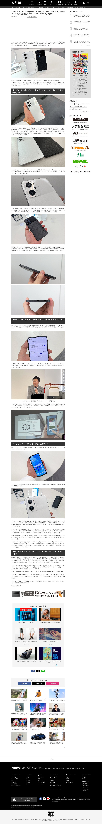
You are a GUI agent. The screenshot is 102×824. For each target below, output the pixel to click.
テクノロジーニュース (15, 785)
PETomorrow (86, 789)
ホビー (67, 780)
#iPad (71, 109)
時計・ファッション (54, 783)
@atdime (25, 683)
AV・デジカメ (14, 777)
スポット (68, 777)
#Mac (81, 106)
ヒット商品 (28, 780)
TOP (12, 7)
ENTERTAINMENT (72, 775)
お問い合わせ (82, 797)
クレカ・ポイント (41, 782)
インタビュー (28, 782)
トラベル (52, 780)
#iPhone (72, 104)
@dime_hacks (53, 683)
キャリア (27, 777)
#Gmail (87, 104)
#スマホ (34, 16)
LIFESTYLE (54, 775)
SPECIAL (85, 784)
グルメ (51, 778)
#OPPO (29, 16)
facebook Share (33, 671)
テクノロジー (18, 7)
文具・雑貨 (52, 782)
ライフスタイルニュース (55, 789)
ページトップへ (51, 759)
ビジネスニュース (29, 783)
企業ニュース (86, 781)
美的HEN (85, 790)
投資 (39, 778)
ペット (51, 787)
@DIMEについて (55, 797)
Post (38, 671)
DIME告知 (84, 777)
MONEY (41, 775)
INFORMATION (87, 775)
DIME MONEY (41, 777)
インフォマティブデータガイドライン (72, 797)
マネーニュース (41, 783)
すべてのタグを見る (85, 111)
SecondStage (86, 785)
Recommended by (52, 664)
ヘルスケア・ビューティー (55, 785)
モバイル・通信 (26, 7)
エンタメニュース (69, 782)
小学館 (56, 799)
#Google (77, 104)
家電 (12, 780)
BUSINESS (29, 775)
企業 (26, 778)
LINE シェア (43, 671)
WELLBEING (85, 787)
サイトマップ (61, 797)
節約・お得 (40, 780)
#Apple (76, 106)
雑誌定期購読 (60, 799)
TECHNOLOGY (16, 775)
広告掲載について (82, 799)
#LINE (71, 106)
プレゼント (84, 778)
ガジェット (13, 782)
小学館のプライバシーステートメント (71, 799)
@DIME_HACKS (39, 683)
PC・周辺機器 (14, 783)
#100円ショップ (78, 109)
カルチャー (68, 778)
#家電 (85, 106)
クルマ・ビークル (53, 777)
